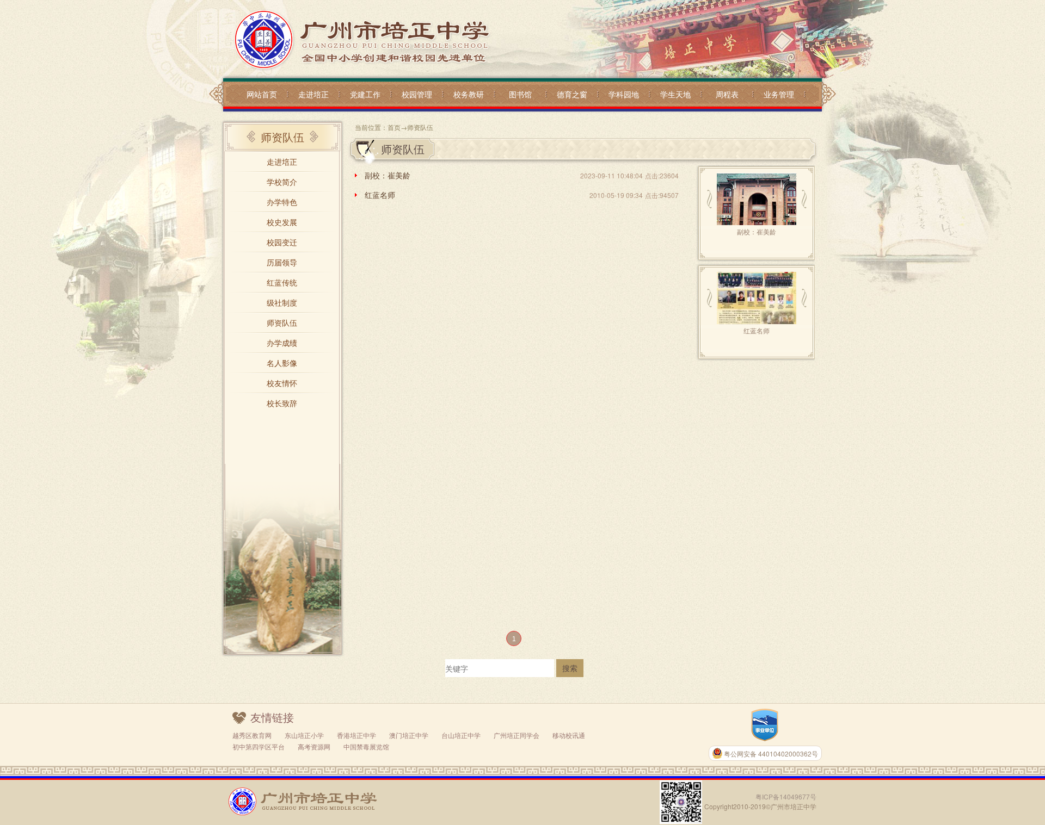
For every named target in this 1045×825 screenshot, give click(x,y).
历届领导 (282, 262)
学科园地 (623, 94)
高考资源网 (314, 746)
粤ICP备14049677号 (785, 796)
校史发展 (282, 221)
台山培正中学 (461, 735)
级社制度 (282, 302)
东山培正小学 (304, 735)
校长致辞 (282, 403)
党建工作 (365, 94)
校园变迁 (282, 242)
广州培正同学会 (516, 735)
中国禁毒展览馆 (366, 746)
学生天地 (675, 94)
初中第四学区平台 (258, 746)
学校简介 (282, 181)
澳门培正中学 (408, 735)
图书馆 (520, 94)
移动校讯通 (568, 735)
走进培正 (313, 94)
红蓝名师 (380, 194)
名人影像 (282, 362)
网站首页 (262, 94)
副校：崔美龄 (387, 175)
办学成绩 (282, 342)
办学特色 (282, 201)
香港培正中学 (356, 735)
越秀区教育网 (252, 735)
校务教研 (468, 94)
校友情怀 (282, 382)
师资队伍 (282, 322)
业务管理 (779, 94)
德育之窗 (572, 94)
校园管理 (417, 94)
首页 (394, 127)
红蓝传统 (282, 282)
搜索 (569, 667)
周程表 (727, 94)
